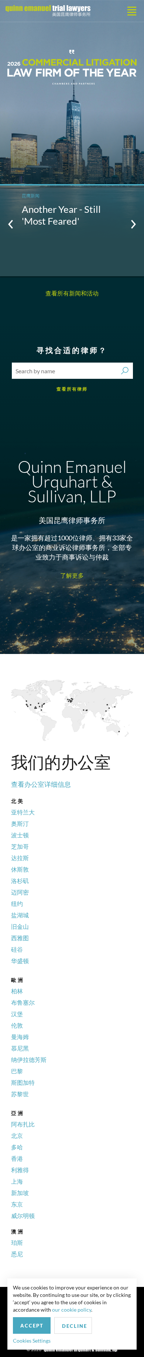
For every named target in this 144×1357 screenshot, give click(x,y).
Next (133, 224)
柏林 (17, 990)
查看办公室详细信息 (41, 784)
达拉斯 (20, 857)
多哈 (17, 1146)
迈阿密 (20, 892)
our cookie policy (71, 1309)
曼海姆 (20, 1036)
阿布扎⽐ (23, 1124)
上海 (17, 1181)
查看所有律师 (71, 389)
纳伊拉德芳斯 (29, 1059)
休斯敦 (20, 869)
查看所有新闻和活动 (72, 293)
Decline (74, 1326)
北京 (17, 1135)
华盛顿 (20, 960)
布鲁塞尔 (23, 1002)
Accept (32, 1326)
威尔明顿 (23, 1215)
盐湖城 (20, 914)
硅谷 (17, 949)
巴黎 (17, 1070)
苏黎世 (20, 1093)
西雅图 (20, 937)
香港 (17, 1158)
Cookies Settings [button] (32, 1340)
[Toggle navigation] (131, 11)
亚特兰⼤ (23, 812)
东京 (17, 1204)
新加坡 (20, 1192)
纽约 (17, 903)
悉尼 (17, 1253)
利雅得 (20, 1169)
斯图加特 (23, 1082)
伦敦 (17, 1025)
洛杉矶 (20, 880)
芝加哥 (20, 846)
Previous (10, 224)
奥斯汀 (20, 823)
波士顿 (20, 834)
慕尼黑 (20, 1048)
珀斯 (17, 1242)
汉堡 (17, 1013)
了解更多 (72, 575)
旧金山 (20, 926)
